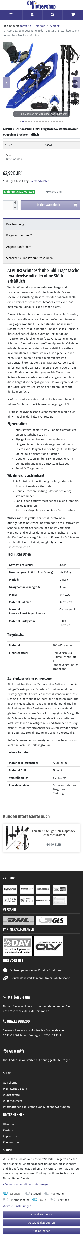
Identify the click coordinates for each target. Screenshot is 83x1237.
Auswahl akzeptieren (41, 1222)
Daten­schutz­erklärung (19, 1184)
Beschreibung (15, 224)
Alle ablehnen (41, 1230)
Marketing (57, 1193)
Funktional (63, 1199)
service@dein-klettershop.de (30, 1011)
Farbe (8, 155)
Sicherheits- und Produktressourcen (29, 258)
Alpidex (54, 25)
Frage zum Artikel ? (19, 235)
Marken (40, 25)
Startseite (25, 25)
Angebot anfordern (18, 246)
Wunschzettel (12, 1094)
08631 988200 (18, 1021)
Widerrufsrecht (12, 1100)
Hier (5, 1060)
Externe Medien (19, 1199)
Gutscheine (10, 1082)
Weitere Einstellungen (17, 1206)
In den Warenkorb (48, 205)
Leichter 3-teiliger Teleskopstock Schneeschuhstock (53, 833)
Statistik (36, 1193)
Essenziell (15, 1193)
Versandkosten (39, 181)
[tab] (41, 224)
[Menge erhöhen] (15, 202)
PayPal (43, 1199)
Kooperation (11, 1142)
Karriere (8, 1130)
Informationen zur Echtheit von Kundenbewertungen (36, 1106)
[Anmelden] (32, 14)
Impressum (10, 1136)
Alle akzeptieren (41, 1214)
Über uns (8, 1124)
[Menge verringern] (15, 207)
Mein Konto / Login (15, 1088)
